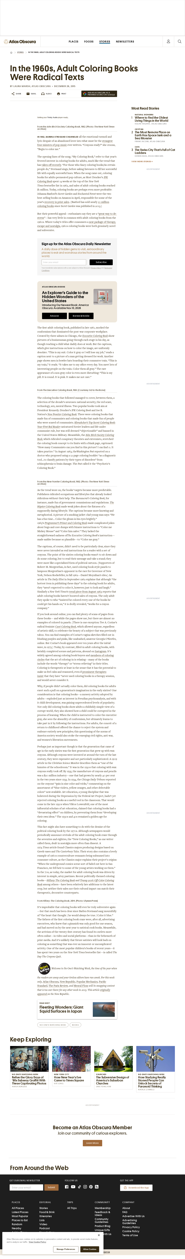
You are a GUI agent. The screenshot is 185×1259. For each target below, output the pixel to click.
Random (17, 1224)
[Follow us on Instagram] (85, 1187)
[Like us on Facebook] (66, 1187)
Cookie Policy (130, 1231)
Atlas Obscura (51, 982)
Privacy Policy (96, 268)
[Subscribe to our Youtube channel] (73, 1187)
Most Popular (20, 1216)
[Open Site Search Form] (179, 41)
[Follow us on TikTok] (79, 1187)
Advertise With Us (133, 1216)
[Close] (99, 1235)
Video (43, 1224)
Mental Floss (81, 986)
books (75, 1025)
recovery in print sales (56, 202)
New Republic (67, 982)
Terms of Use (130, 1235)
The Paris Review (58, 986)
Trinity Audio (52, 117)
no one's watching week (53, 1025)
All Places (18, 1208)
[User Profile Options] (168, 41)
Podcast (44, 1228)
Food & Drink (47, 1212)
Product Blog (102, 1226)
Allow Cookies (89, 1249)
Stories (20, 52)
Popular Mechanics (87, 982)
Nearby (16, 1228)
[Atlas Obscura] (20, 42)
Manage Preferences (66, 1249)
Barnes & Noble (81, 316)
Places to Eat (20, 1220)
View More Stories (141, 161)
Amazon (54, 316)
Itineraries (45, 1216)
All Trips (72, 1208)
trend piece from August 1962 (85, 592)
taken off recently (51, 165)
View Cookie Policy (37, 1242)
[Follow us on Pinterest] (91, 1187)
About (126, 1208)
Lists (42, 1220)
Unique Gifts (102, 1230)
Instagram (100, 651)
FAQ (124, 1212)
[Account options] (168, 41)
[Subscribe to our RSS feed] (96, 1187)
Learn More (92, 1143)
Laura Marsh (21, 86)
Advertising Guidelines (129, 1221)
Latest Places (20, 1212)
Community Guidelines (102, 1220)
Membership (103, 1208)
